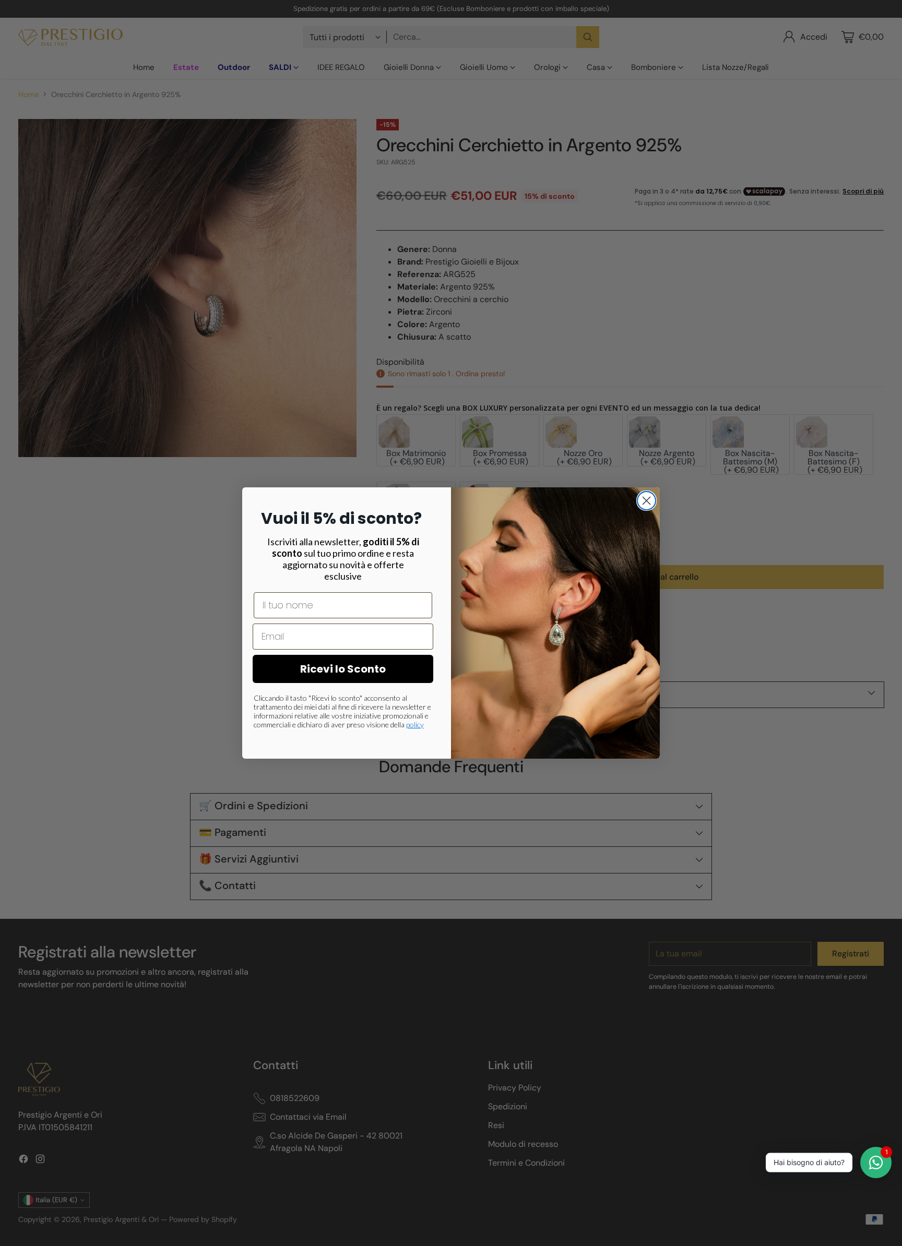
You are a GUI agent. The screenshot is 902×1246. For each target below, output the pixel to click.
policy (415, 724)
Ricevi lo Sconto (343, 669)
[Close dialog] (646, 501)
